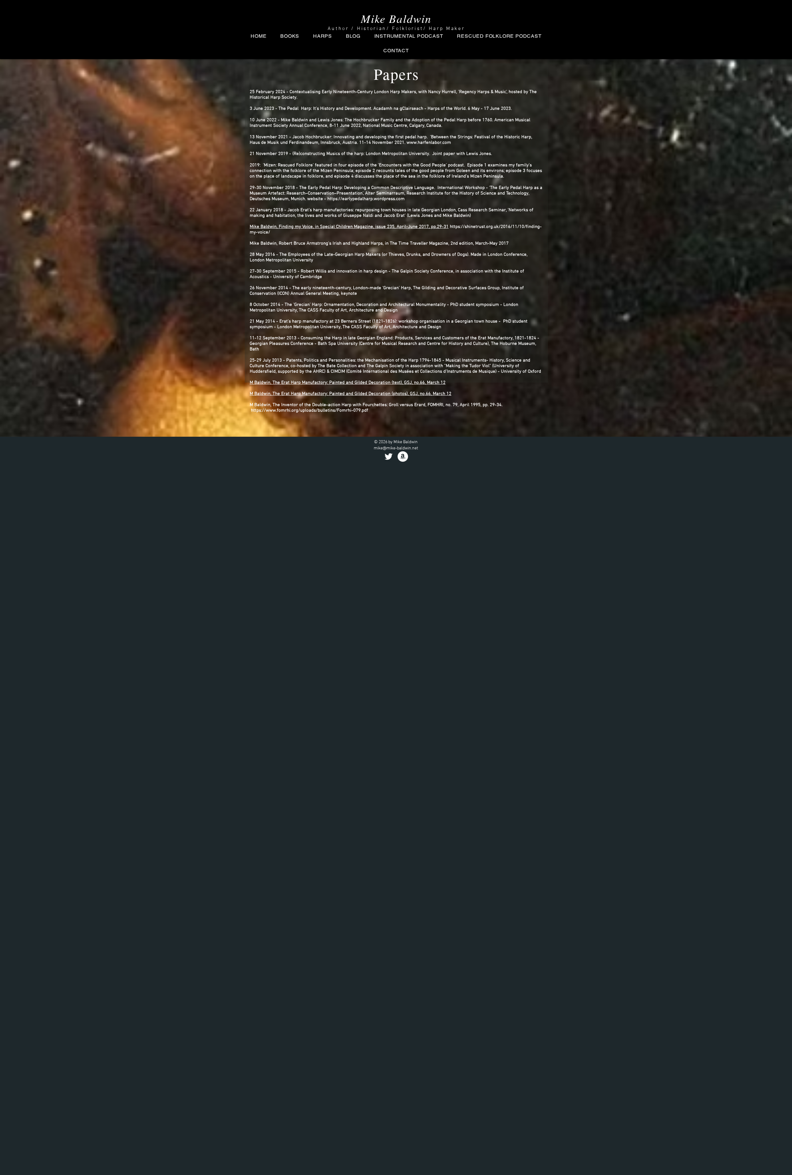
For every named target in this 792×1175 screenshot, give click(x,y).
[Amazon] (403, 456)
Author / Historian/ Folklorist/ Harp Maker (396, 29)
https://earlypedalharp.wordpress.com (366, 199)
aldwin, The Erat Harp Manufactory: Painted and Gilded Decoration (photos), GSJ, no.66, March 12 (354, 394)
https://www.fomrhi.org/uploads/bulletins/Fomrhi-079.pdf (309, 410)
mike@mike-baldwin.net (396, 448)
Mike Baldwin (396, 18)
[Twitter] (388, 456)
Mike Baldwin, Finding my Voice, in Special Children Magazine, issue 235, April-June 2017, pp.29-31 (349, 226)
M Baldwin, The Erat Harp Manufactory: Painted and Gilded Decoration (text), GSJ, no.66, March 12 (348, 382)
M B (253, 394)
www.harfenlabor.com (429, 142)
